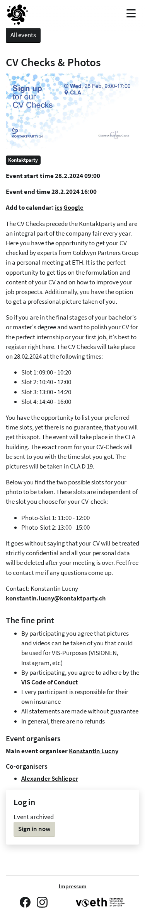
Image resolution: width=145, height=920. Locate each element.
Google (73, 207)
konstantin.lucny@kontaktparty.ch (56, 598)
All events (23, 35)
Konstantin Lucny (93, 751)
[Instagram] (42, 902)
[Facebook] (25, 902)
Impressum (73, 886)
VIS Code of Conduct (49, 682)
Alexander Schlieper (49, 778)
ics (58, 207)
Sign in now (34, 828)
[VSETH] (100, 902)
